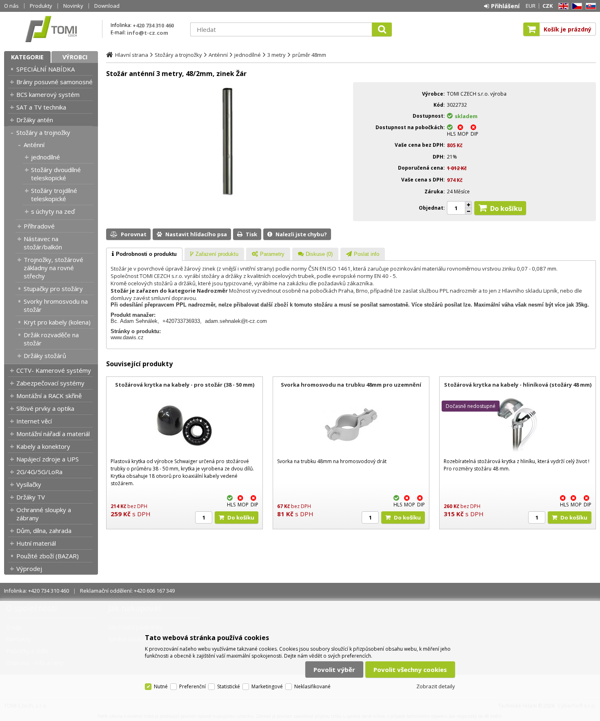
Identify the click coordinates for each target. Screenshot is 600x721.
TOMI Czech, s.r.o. (51, 29)
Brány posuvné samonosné (54, 82)
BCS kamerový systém (48, 94)
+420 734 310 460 (153, 25)
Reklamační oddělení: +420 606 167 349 (127, 590)
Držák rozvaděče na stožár (51, 339)
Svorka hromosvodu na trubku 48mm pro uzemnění (351, 384)
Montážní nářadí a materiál (53, 434)
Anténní (34, 145)
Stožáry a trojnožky (43, 132)
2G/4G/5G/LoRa (39, 472)
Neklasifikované (312, 686)
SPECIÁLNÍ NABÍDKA (45, 69)
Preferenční (192, 686)
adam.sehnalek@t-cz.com (236, 321)
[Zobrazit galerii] (228, 194)
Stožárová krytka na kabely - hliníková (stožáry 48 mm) (517, 384)
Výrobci (74, 57)
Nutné (161, 686)
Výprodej (29, 568)
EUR (531, 5)
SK (589, 6)
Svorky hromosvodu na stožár (56, 305)
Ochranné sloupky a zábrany (43, 514)
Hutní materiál (36, 543)
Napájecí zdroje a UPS (47, 459)
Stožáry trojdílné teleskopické (54, 194)
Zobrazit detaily (435, 686)
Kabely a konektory (43, 446)
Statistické (228, 686)
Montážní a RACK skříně (49, 396)
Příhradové (39, 226)
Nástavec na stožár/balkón (43, 243)
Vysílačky (28, 484)
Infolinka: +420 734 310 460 (36, 590)
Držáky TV (30, 497)
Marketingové (267, 686)
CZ (575, 6)
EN (562, 6)
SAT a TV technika (41, 107)
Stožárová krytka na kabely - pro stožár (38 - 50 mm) (184, 384)
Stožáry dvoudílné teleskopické (56, 174)
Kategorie (27, 57)
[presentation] (144, 254)
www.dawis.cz (127, 337)
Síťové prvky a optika (45, 408)
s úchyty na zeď (53, 211)
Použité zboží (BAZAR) (47, 556)
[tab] (144, 254)
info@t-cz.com (147, 32)
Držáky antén (34, 120)
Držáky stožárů (45, 356)
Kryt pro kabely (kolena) (57, 322)
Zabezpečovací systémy (50, 383)
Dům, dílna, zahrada (43, 530)
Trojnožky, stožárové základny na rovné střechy (53, 267)
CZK (547, 5)
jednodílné (45, 157)
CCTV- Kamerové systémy (53, 370)
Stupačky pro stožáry (53, 288)
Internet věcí (34, 421)
